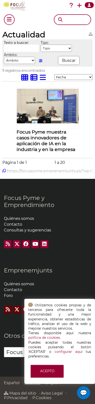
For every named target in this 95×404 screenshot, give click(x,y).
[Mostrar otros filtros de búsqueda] (40, 60)
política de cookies (44, 338)
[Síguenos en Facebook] (26, 244)
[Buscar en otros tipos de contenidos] (91, 33)
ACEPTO (47, 371)
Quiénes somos (19, 218)
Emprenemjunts (28, 270)
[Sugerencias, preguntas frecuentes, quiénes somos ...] (71, 5)
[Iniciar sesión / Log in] (89, 5)
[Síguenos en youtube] (35, 244)
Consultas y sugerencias (27, 230)
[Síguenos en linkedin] (44, 244)
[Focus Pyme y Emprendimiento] (15, 6)
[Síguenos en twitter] (17, 244)
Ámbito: (10, 55)
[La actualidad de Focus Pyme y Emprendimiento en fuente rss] (7, 244)
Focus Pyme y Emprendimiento (29, 201)
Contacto (13, 224)
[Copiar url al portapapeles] (4, 171)
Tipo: (45, 43)
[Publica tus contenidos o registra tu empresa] (79, 5)
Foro (8, 295)
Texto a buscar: (16, 43)
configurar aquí (69, 352)
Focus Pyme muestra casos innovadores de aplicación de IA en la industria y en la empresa (46, 140)
